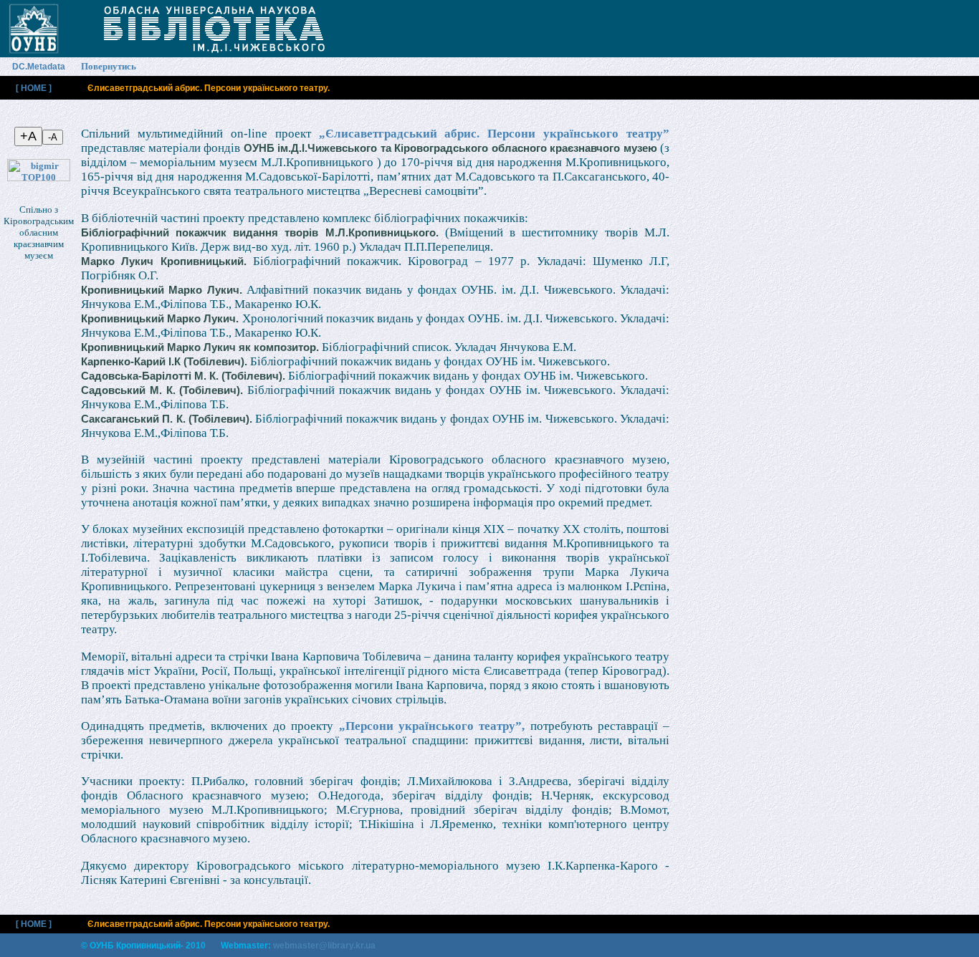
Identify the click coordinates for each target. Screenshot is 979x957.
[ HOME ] (34, 88)
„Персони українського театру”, (432, 726)
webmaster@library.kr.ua (324, 946)
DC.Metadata (38, 67)
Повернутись (108, 66)
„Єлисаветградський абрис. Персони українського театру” (494, 133)
